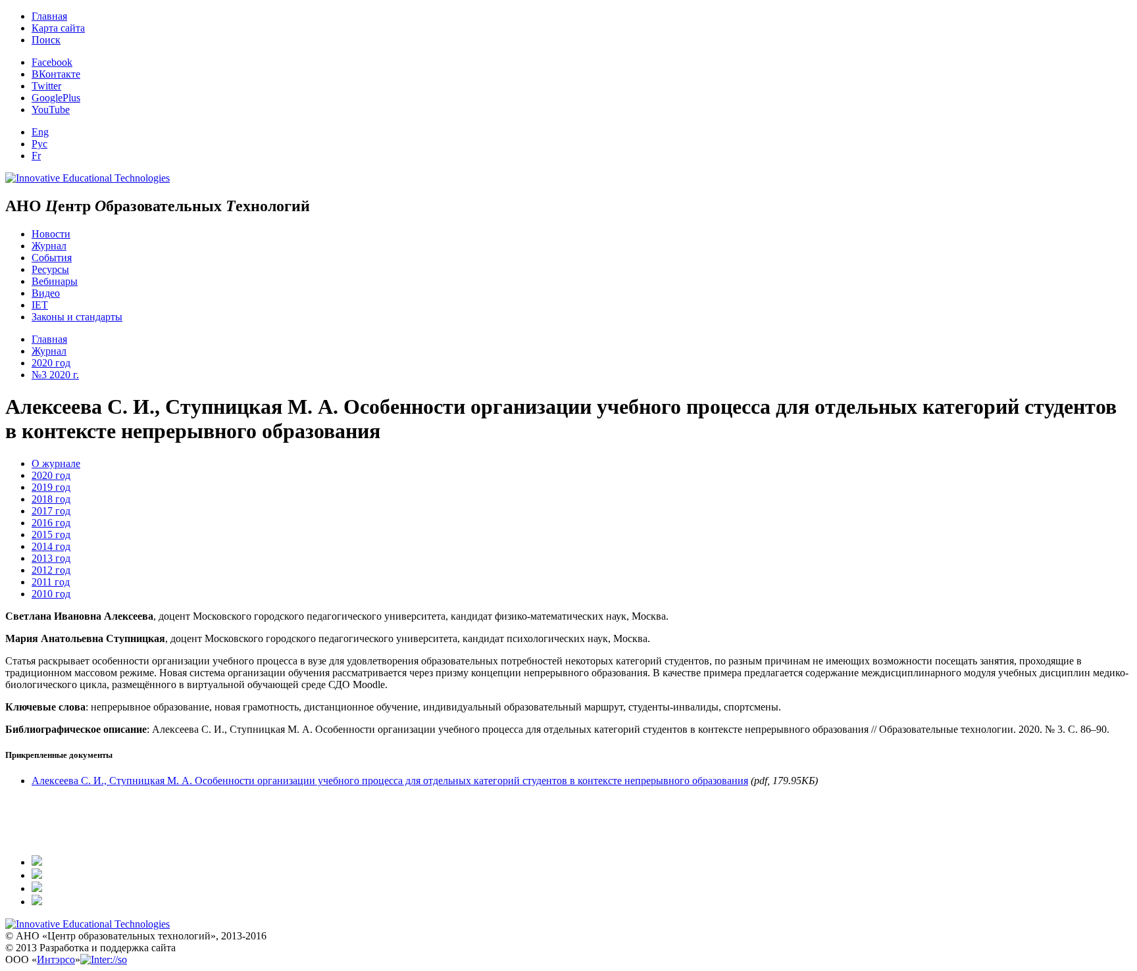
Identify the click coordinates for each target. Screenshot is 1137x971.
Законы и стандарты (77, 316)
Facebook (52, 62)
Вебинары (55, 281)
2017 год (51, 510)
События (52, 257)
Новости (51, 233)
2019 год (51, 487)
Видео (46, 293)
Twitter (46, 85)
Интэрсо (56, 959)
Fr (36, 155)
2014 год (51, 546)
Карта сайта (58, 28)
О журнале (56, 463)
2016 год (51, 522)
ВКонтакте (56, 74)
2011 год (51, 581)
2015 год (51, 534)
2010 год (51, 593)
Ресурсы (50, 269)
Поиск (46, 39)
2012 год (51, 570)
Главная (49, 16)
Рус (39, 143)
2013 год (51, 558)
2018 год (51, 499)
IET (40, 305)
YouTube (51, 109)
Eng (40, 131)
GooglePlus (56, 97)
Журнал (49, 245)
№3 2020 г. (55, 374)
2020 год (51, 362)
